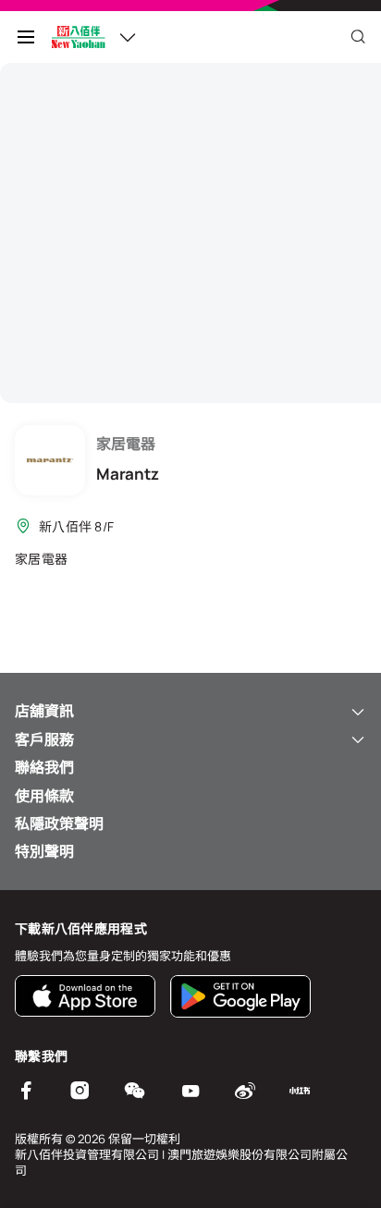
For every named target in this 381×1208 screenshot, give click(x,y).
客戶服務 (44, 739)
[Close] (358, 37)
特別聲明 (44, 851)
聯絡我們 (44, 767)
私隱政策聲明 (59, 823)
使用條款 (44, 795)
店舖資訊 (44, 710)
